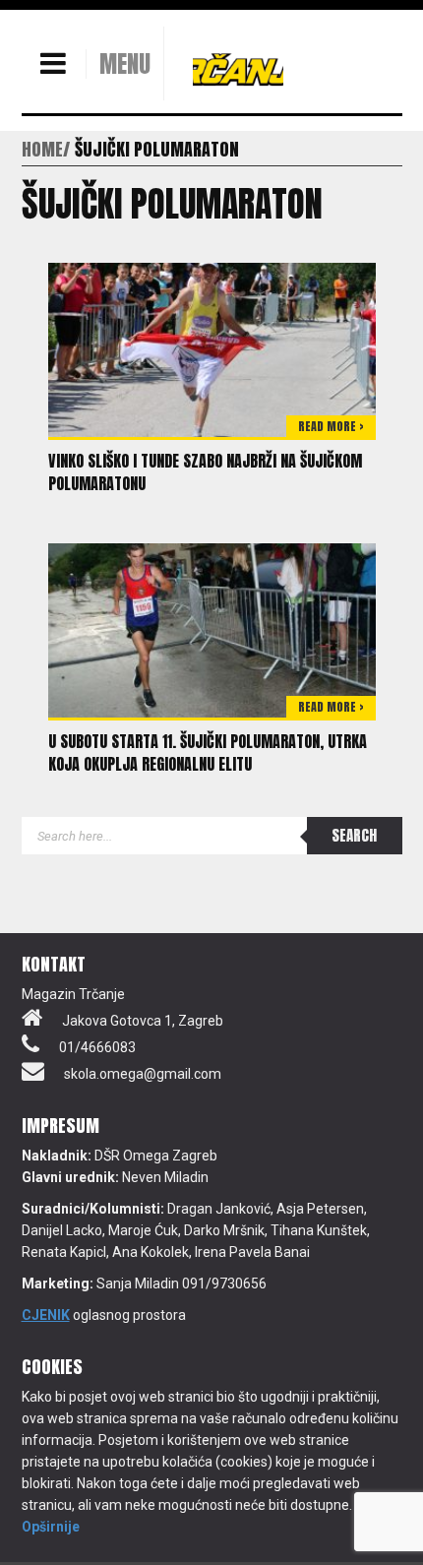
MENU (125, 64)
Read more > (331, 426)
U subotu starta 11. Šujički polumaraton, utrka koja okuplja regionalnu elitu (207, 752)
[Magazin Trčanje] (238, 69)
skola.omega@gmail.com (142, 1074)
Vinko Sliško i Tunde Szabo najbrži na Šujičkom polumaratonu (205, 472)
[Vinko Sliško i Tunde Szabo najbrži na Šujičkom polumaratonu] (212, 348)
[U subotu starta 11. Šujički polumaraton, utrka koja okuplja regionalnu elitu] (212, 629)
